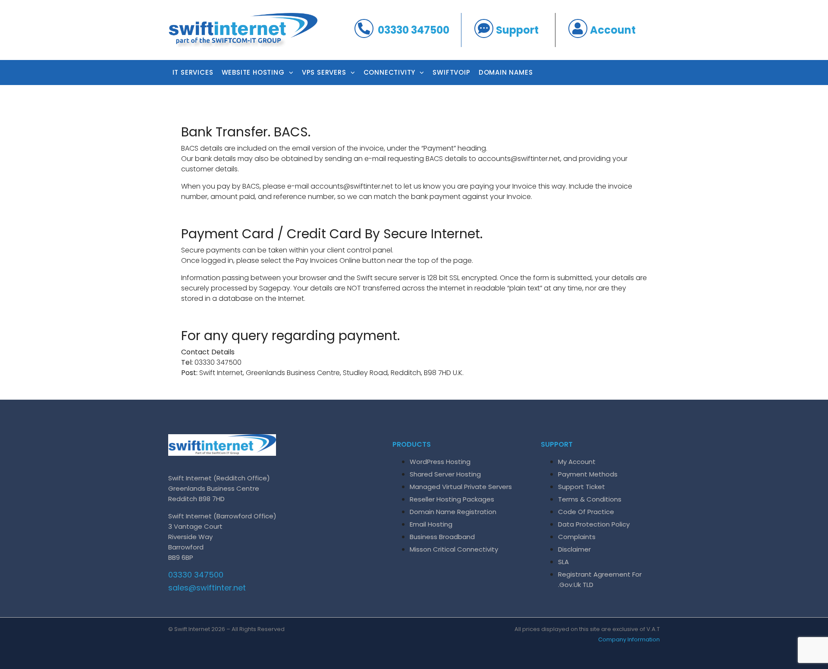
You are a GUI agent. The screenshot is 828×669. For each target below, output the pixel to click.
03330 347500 (413, 30)
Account (613, 30)
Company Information (629, 639)
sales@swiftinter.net (207, 587)
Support (517, 30)
